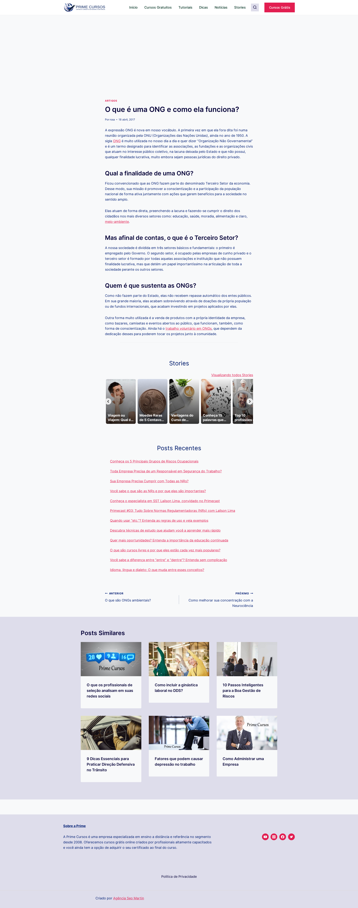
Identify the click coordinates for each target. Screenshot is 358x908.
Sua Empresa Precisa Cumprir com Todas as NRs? (149, 481)
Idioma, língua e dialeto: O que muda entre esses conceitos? (157, 570)
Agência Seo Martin (128, 898)
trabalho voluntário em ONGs (189, 328)
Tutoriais (185, 7)
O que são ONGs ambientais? (128, 597)
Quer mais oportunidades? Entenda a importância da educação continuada (169, 540)
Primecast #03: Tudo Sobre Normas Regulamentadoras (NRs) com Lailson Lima (172, 511)
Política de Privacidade (179, 876)
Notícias (221, 7)
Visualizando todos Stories (232, 375)
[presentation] (111, 659)
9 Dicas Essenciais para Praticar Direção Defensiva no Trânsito (111, 764)
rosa (112, 119)
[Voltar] (108, 401)
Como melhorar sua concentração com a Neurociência (221, 600)
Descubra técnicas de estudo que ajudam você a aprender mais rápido (165, 530)
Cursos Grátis (279, 7)
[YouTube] (265, 836)
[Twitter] (291, 836)
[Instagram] (274, 836)
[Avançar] (250, 401)
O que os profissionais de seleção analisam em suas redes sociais (110, 690)
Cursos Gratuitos (158, 7)
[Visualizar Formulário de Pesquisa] (255, 7)
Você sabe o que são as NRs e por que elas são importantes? (158, 491)
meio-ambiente (117, 222)
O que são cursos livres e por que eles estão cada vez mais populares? (165, 550)
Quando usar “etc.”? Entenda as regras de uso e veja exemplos (159, 520)
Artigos (111, 100)
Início (133, 7)
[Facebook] (282, 836)
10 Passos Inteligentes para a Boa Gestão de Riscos (243, 690)
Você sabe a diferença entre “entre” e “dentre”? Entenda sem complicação (168, 560)
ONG (117, 141)
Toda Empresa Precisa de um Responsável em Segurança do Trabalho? (166, 471)
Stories (240, 7)
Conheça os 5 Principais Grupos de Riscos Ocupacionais (154, 461)
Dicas (203, 7)
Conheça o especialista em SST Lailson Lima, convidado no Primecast (165, 501)
